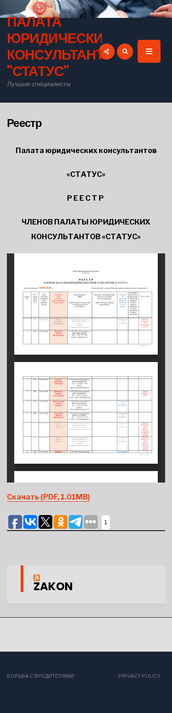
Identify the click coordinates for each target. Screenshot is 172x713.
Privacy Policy (139, 676)
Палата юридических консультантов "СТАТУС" (65, 46)
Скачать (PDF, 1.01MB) (48, 497)
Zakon (53, 586)
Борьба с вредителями (40, 676)
